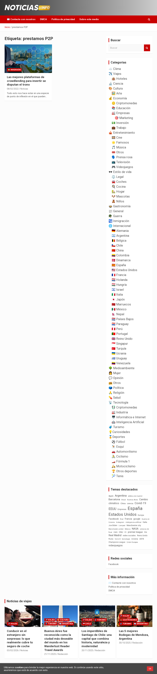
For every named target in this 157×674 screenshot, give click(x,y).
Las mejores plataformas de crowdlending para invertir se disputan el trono (26, 80)
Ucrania (134, 539)
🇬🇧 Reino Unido (122, 339)
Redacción (63, 654)
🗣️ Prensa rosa (122, 157)
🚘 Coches (119, 182)
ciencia (130, 503)
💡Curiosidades (119, 432)
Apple (111, 496)
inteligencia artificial (133, 522)
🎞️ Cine (117, 137)
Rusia (111, 539)
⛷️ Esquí (118, 446)
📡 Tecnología (118, 402)
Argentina (121, 495)
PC (125, 532)
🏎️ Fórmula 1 (121, 461)
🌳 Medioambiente (121, 368)
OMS (115, 532)
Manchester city (134, 525)
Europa (141, 515)
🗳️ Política (116, 388)
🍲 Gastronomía (119, 206)
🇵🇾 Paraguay (120, 324)
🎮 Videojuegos (122, 167)
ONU (121, 532)
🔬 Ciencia (116, 83)
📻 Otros (115, 383)
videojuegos (116, 545)
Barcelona (114, 499)
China (123, 503)
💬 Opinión (116, 378)
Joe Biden (113, 525)
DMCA (43, 19)
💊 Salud (115, 397)
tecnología (126, 539)
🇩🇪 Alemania (120, 231)
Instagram (120, 522)
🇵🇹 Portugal (120, 334)
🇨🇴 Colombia (120, 255)
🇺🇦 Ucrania (119, 353)
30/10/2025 (125, 642)
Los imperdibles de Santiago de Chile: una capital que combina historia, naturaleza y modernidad (97, 638)
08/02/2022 (13, 89)
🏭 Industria (120, 412)
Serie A (118, 539)
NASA (135, 528)
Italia (145, 522)
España (135, 508)
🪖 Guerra (115, 216)
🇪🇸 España (119, 265)
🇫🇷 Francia (119, 275)
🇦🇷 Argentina (120, 235)
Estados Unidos (122, 514)
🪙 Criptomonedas (124, 103)
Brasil (123, 500)
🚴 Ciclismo (120, 456)
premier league (135, 532)
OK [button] (150, 669)
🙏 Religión (116, 392)
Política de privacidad (63, 19)
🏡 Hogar (118, 191)
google (136, 519)
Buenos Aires (132, 500)
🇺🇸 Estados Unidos (124, 270)
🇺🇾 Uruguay (119, 358)
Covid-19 (140, 503)
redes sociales (129, 535)
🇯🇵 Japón (118, 299)
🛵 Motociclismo (123, 466)
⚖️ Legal (118, 177)
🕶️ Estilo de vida (120, 172)
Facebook (114, 518)
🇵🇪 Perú (117, 329)
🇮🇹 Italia (117, 294)
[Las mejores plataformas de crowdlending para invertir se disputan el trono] (28, 58)
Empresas (122, 509)
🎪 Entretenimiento (122, 132)
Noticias (24, 89)
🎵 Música (119, 147)
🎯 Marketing (124, 118)
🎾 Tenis (117, 476)
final (121, 519)
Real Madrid (115, 535)
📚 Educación (121, 108)
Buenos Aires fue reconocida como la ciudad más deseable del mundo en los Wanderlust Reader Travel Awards (58, 640)
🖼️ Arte (117, 93)
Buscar (147, 47)
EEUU (112, 509)
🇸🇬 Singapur (120, 343)
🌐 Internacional (120, 226)
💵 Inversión (14, 70)
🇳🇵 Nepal (118, 314)
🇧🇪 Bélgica (119, 240)
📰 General (116, 211)
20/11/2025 (87, 650)
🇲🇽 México (119, 309)
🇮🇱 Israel (118, 289)
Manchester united (116, 529)
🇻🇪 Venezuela (121, 363)
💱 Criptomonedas (124, 407)
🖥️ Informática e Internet (129, 417)
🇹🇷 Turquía (119, 348)
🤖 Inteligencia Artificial (128, 422)
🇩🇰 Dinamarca (121, 260)
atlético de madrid (135, 496)
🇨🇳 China (118, 250)
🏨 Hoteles (119, 78)
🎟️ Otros (118, 152)
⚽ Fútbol (118, 442)
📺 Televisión (121, 162)
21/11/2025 (50, 654)
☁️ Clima (115, 69)
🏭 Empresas (121, 113)
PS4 (145, 532)
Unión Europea (132, 542)
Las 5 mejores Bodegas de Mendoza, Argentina (134, 634)
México (127, 529)
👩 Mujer (115, 373)
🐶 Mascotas (121, 196)
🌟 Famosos (120, 142)
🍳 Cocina (119, 186)
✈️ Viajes (115, 74)
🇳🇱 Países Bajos (123, 319)
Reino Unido (142, 535)
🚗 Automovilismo (124, 451)
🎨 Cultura (116, 88)
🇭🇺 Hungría (119, 285)
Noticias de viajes (19, 601)
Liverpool (122, 526)
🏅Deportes (117, 437)
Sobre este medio (89, 19)
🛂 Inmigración (119, 221)
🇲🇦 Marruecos (121, 304)
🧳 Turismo (116, 427)
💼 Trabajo (119, 128)
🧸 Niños (118, 201)
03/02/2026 (13, 650)
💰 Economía (118, 98)
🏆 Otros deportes (124, 471)
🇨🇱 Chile (117, 245)
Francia (128, 519)
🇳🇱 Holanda (119, 280)
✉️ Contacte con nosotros (21, 19)
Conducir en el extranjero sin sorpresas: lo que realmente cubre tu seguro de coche (20, 638)
